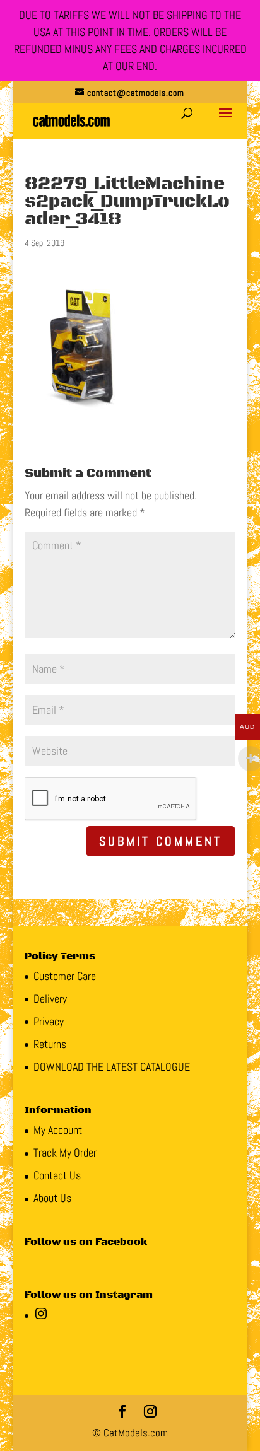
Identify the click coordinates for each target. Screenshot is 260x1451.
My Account (57, 1129)
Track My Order (65, 1152)
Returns (49, 1044)
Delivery (50, 998)
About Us (52, 1198)
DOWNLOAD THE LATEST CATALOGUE (111, 1066)
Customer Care (64, 976)
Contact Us (57, 1175)
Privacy (48, 1021)
